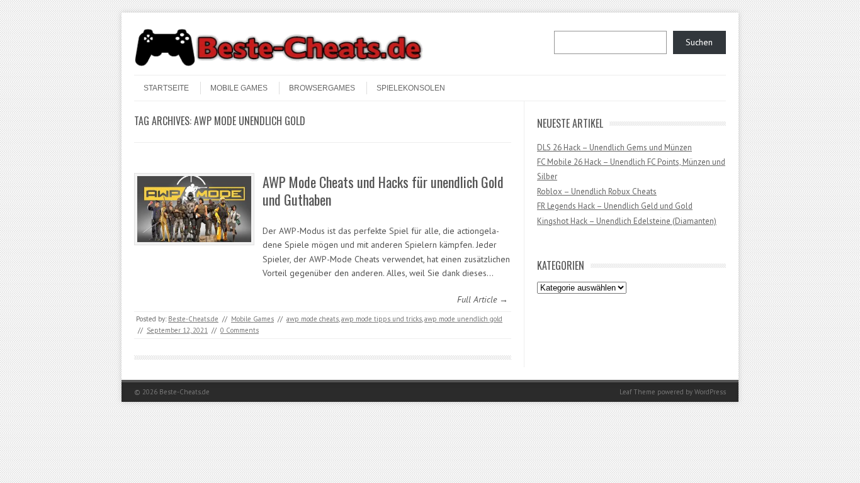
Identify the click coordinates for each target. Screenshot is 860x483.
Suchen (699, 42)
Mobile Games (239, 88)
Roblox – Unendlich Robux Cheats (597, 191)
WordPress (710, 391)
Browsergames (322, 88)
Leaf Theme (637, 391)
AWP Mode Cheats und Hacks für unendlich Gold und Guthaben (383, 191)
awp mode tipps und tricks (381, 318)
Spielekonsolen (410, 88)
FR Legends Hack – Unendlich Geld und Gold (615, 206)
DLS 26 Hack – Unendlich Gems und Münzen (614, 147)
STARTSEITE (166, 88)
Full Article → (482, 299)
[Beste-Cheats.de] (279, 64)
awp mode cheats (312, 318)
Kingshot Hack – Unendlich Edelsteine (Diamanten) (626, 221)
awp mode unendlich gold (463, 318)
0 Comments (239, 330)
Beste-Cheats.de (193, 318)
